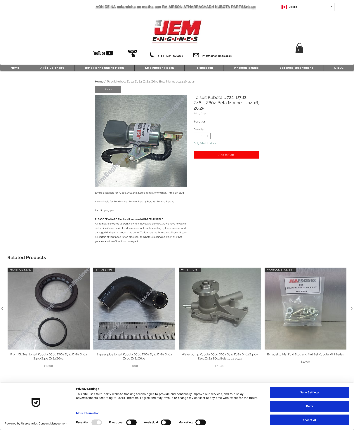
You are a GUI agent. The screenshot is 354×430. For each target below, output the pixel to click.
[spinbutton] (202, 136)
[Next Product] (352, 308)
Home (99, 81)
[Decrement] (196, 136)
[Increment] (207, 136)
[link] (299, 48)
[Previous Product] (2, 308)
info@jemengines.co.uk (217, 55)
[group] (177, 317)
